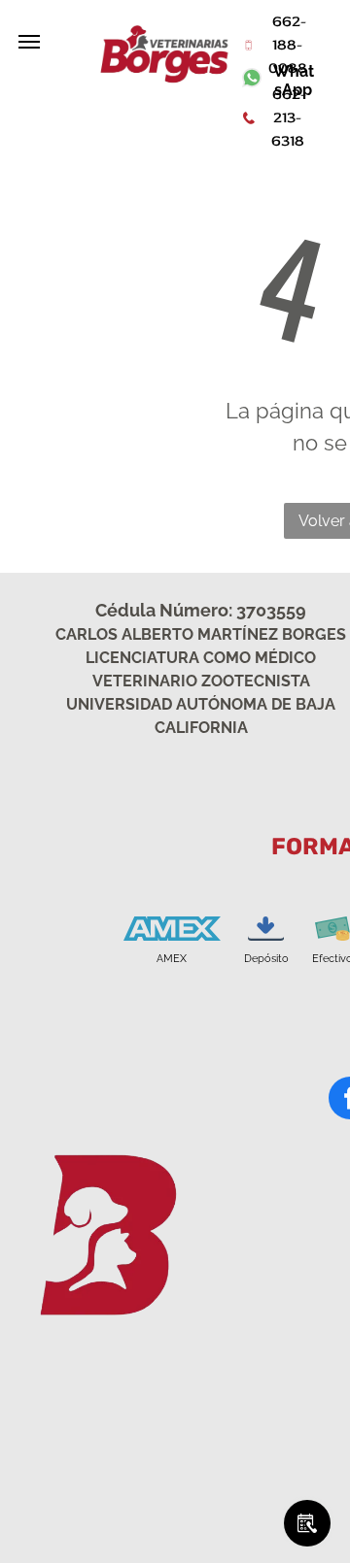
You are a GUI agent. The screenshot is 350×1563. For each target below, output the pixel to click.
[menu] (29, 41)
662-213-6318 (287, 117)
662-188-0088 (287, 45)
